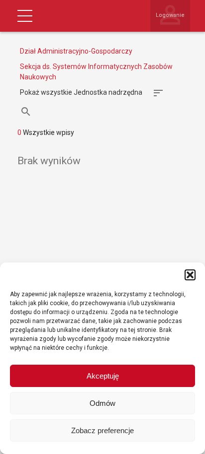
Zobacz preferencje (102, 430)
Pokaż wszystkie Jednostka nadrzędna (81, 92)
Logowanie (170, 15)
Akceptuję (103, 376)
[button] (190, 275)
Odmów (102, 403)
